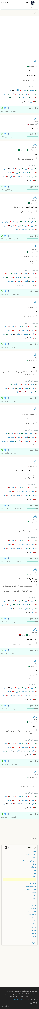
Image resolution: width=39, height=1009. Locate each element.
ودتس (34, 933)
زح (10, 273)
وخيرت (33, 908)
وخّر (36, 301)
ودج (34, 936)
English (6, 1006)
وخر (36, 60)
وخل (34, 899)
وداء (34, 924)
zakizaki (13, 294)
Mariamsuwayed (16, 508)
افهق (20, 94)
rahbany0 (15, 239)
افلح (7, 98)
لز (4, 273)
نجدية (32, 203)
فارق (33, 94)
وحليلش (33, 867)
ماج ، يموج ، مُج (27, 285)
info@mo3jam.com (20, 999)
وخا (34, 870)
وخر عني (33, 883)
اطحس (25, 277)
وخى (34, 902)
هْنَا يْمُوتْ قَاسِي (30, 433)
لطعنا (25, 222)
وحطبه (33, 857)
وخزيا (34, 895)
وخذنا (34, 876)
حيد (33, 98)
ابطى (33, 222)
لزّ (18, 392)
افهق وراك (16, 222)
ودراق (34, 943)
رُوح (17, 173)
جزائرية (31, 150)
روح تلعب (29, 102)
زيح (4, 177)
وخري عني (32, 892)
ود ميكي (33, 917)
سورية (26, 414)
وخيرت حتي (31, 911)
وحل (34, 864)
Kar (12, 347)
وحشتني (33, 851)
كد (17, 605)
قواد (31, 180)
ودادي (34, 927)
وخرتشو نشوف (30, 886)
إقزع (10, 90)
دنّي (33, 177)
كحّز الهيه (17, 273)
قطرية (31, 124)
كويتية (32, 307)
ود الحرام (32, 914)
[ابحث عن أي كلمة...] (2, 7)
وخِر (36, 569)
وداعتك (33, 930)
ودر (34, 939)
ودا (35, 921)
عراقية (31, 777)
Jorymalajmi (15, 561)
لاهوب (26, 609)
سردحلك (15, 98)
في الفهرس (32, 847)
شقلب (32, 90)
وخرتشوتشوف (30, 889)
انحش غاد (25, 98)
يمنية (23, 635)
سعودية (22, 150)
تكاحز (10, 173)
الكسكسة (15, 229)
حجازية (31, 66)
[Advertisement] (19, 38)
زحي (33, 277)
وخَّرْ (36, 246)
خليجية (31, 414)
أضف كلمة (4, 3)
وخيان (34, 905)
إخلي (33, 273)
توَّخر (26, 273)
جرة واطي (5, 222)
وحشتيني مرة (31, 854)
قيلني (25, 90)
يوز (26, 94)
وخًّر (36, 354)
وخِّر (36, 197)
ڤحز (12, 94)
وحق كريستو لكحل (29, 861)
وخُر (36, 629)
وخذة (34, 873)
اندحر (6, 94)
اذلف (17, 90)
